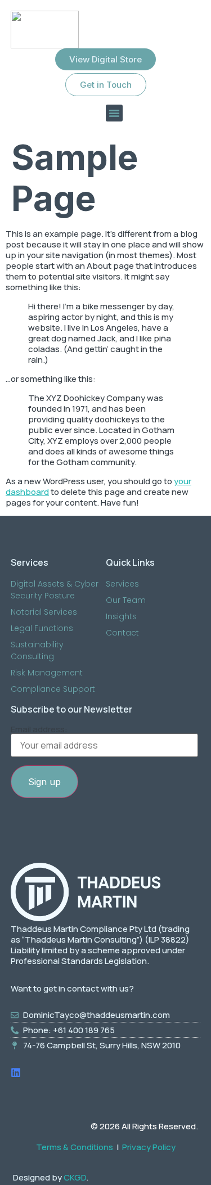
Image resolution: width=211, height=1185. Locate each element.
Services (122, 583)
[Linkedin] (16, 1072)
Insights (121, 616)
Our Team (126, 600)
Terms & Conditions (74, 1147)
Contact (122, 632)
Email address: (39, 730)
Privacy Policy (149, 1147)
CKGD (75, 1177)
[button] (114, 113)
